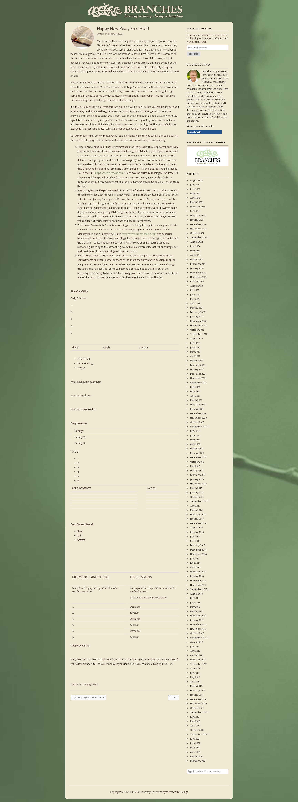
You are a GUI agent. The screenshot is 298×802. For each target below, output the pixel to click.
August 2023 (196, 285)
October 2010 (197, 708)
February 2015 (197, 545)
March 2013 (196, 611)
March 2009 (196, 756)
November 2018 (198, 483)
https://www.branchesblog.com (139, 233)
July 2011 (194, 672)
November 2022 (198, 325)
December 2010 (198, 699)
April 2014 (195, 567)
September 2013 (198, 589)
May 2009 (195, 747)
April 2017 (195, 505)
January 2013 (197, 620)
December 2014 (198, 549)
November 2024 (198, 228)
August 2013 (196, 593)
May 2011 (195, 677)
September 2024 (198, 237)
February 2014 (197, 571)
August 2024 (196, 241)
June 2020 (195, 435)
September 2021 (198, 382)
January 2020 (197, 452)
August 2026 (196, 180)
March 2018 (196, 488)
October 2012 (197, 633)
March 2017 (196, 510)
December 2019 (198, 457)
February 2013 (197, 615)
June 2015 (195, 540)
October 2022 (197, 329)
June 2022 (195, 347)
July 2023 (194, 290)
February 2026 (197, 206)
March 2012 (196, 655)
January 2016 (197, 532)
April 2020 (195, 444)
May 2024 (195, 250)
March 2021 (196, 400)
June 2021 (195, 386)
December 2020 (198, 413)
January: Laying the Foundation (88, 697)
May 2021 (195, 391)
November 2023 (198, 277)
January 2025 (197, 219)
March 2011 (196, 685)
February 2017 (197, 514)
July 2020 (194, 430)
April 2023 (195, 303)
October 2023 (197, 281)
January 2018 (197, 492)
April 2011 (195, 681)
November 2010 (198, 703)
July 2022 (194, 342)
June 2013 (195, 602)
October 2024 (197, 233)
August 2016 (196, 527)
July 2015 (194, 536)
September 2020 (198, 426)
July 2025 (194, 210)
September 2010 (198, 712)
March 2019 (196, 470)
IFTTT (174, 697)
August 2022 (196, 338)
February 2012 (197, 659)
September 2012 (198, 637)
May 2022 (195, 351)
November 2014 (198, 554)
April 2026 (195, 197)
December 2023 (198, 272)
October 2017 (197, 496)
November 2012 (198, 628)
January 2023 (197, 316)
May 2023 (195, 298)
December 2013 (198, 580)
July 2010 (194, 716)
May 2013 (195, 606)
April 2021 (195, 395)
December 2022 (198, 321)
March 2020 (196, 448)
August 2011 (196, 668)
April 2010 (195, 725)
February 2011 (197, 690)
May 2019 (195, 466)
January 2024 (197, 268)
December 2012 (198, 624)
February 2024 (197, 263)
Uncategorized (90, 684)
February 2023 (197, 312)
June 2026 (195, 189)
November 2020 (198, 417)
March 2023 (196, 307)
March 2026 (196, 202)
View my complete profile (200, 125)
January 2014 (197, 576)
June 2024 (195, 246)
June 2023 (195, 294)
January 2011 (197, 694)
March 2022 (196, 360)
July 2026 (194, 184)
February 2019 (197, 474)
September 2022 (198, 334)
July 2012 (194, 646)
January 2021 (197, 408)
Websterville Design (177, 792)
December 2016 (198, 523)
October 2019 (197, 461)
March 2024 (196, 259)
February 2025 (197, 215)
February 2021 (197, 404)
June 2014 (195, 562)
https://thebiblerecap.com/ (110, 173)
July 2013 (194, 598)
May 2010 (195, 721)
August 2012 (196, 641)
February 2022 (197, 365)
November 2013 (198, 584)
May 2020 (195, 439)
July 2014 (194, 558)
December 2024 (198, 224)
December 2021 (198, 373)
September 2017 (198, 501)
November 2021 (198, 378)
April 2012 (195, 650)
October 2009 (197, 729)
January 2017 (197, 518)
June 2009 (195, 743)
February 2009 (197, 760)
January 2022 (197, 369)
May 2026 (195, 193)
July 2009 (194, 738)
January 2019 (197, 479)
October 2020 (197, 422)
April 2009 (195, 752)
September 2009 (198, 734)
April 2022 (195, 356)
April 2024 (195, 254)
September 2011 (198, 664)
